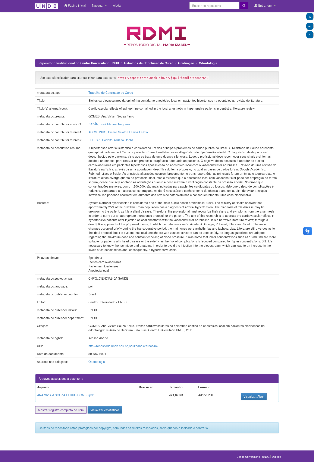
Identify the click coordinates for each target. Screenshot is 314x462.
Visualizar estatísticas (104, 410)
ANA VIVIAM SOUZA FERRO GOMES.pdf (65, 395)
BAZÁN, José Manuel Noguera (109, 124)
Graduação (186, 63)
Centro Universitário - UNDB (253, 456)
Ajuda (117, 5)
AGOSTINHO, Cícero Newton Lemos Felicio (118, 132)
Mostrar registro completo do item (61, 410)
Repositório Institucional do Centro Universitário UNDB (78, 63)
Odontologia (208, 63)
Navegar (98, 5)
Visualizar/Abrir (254, 396)
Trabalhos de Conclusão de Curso (148, 63)
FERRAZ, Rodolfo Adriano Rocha (111, 140)
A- (310, 35)
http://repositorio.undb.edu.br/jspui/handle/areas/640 (123, 346)
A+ (309, 26)
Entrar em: (265, 5)
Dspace (276, 456)
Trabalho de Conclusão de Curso (110, 92)
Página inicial (76, 5)
